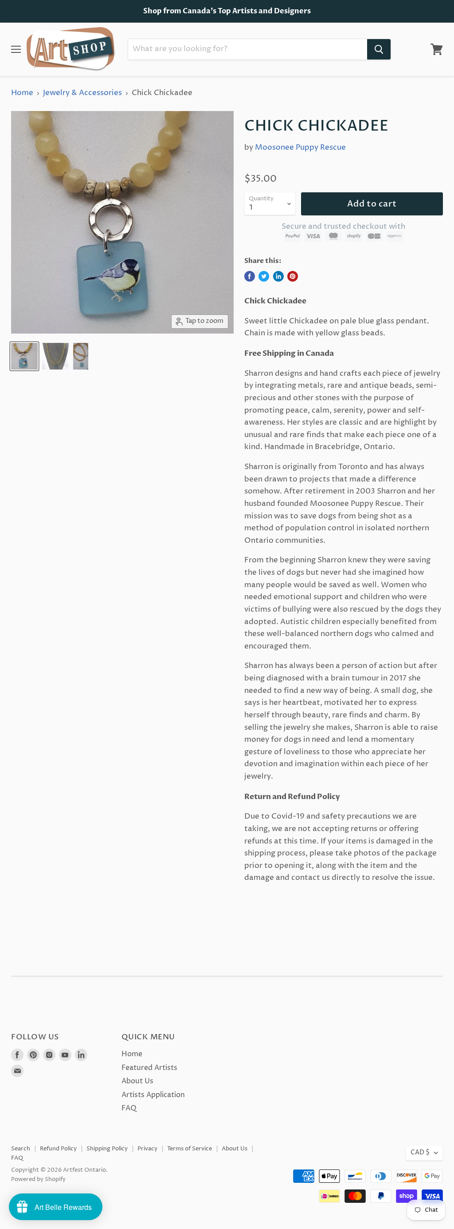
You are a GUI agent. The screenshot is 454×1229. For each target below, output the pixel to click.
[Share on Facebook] (249, 276)
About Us (137, 1081)
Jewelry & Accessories (82, 93)
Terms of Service (189, 1149)
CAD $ (420, 1153)
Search (20, 1149)
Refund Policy (58, 1149)
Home (22, 93)
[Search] (379, 49)
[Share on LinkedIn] (278, 276)
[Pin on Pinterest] (292, 276)
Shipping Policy (107, 1149)
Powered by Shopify (38, 1179)
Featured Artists (149, 1068)
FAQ (129, 1108)
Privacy (147, 1149)
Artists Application (153, 1095)
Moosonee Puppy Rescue (300, 147)
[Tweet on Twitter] (263, 276)
